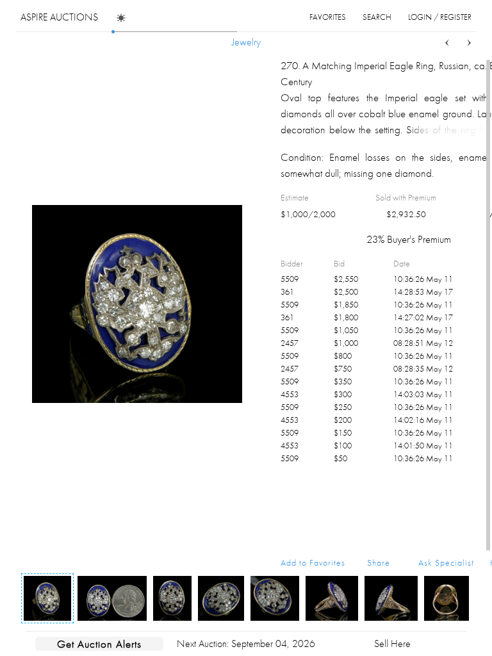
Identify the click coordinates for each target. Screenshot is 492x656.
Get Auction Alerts (99, 644)
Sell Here (392, 643)
